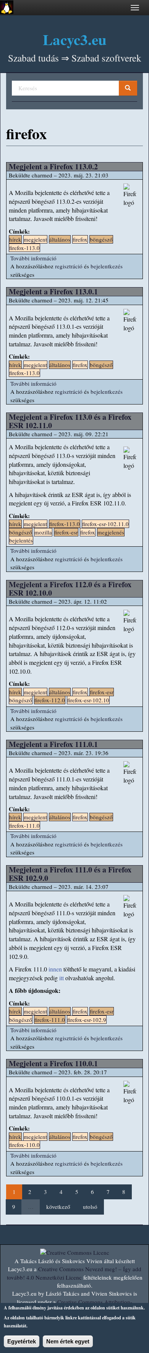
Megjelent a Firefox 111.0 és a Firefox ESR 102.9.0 (70, 874)
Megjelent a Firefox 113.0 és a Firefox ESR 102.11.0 (70, 421)
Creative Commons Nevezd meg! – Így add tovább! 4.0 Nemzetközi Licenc (74, 1273)
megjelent (35, 239)
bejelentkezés (107, 266)
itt (61, 978)
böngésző (101, 239)
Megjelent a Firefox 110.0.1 (53, 1063)
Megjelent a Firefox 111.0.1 (53, 744)
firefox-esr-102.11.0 (105, 524)
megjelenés (110, 532)
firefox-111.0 (24, 825)
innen (55, 969)
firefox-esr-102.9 (86, 1019)
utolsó (90, 1206)
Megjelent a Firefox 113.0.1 (53, 291)
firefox (80, 239)
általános (59, 239)
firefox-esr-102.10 (88, 700)
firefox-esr (66, 532)
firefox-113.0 (24, 248)
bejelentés (21, 540)
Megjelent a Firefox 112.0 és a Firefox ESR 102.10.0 (70, 588)
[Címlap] (6, 7)
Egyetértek (21, 1341)
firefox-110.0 (24, 1144)
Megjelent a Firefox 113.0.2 (53, 166)
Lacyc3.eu (75, 39)
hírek (15, 239)
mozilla (43, 532)
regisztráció (69, 266)
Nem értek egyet (67, 1341)
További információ (33, 258)
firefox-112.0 (49, 700)
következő (58, 1206)
